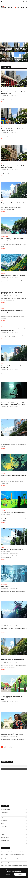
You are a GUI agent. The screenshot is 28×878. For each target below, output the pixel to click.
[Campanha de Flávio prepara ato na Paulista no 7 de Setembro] (14, 353)
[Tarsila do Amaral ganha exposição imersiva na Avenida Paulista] (14, 499)
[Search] (26, 2)
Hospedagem (14, 826)
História (14, 823)
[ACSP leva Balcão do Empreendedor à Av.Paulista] (14, 427)
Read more (3, 101)
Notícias (14, 834)
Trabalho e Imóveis (14, 840)
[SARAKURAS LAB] (14, 573)
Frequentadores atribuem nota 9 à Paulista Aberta (14, 202)
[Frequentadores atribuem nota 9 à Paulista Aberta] (21, 57)
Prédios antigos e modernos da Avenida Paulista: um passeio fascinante (7, 59)
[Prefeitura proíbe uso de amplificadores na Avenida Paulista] (14, 536)
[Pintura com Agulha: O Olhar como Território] (14, 262)
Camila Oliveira (5, 95)
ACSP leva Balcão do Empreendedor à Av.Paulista (14, 440)
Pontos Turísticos (14, 837)
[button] (2, 52)
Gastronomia (14, 820)
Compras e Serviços (14, 809)
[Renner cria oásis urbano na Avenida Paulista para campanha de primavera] (14, 646)
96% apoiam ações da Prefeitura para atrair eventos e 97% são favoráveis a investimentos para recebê (14, 698)
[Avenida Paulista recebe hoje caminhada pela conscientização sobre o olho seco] (14, 225)
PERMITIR (20, 874)
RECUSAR (8, 874)
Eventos (14, 817)
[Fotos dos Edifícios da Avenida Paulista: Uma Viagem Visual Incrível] (14, 116)
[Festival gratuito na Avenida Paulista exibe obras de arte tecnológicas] (14, 609)
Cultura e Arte (14, 812)
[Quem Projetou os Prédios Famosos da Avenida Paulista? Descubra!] (14, 79)
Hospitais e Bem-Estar (14, 829)
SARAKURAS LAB (6, 586)
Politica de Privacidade (16, 871)
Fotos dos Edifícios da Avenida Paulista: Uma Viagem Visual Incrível (21, 49)
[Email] (24, 2)
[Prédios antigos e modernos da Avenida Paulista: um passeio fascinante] (14, 153)
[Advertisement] (14, 28)
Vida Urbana (14, 843)
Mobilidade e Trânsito (14, 831)
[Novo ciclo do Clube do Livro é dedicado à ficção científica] (14, 462)
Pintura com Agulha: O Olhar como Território (13, 275)
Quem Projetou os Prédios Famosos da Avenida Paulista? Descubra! (7, 49)
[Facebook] (23, 2)
